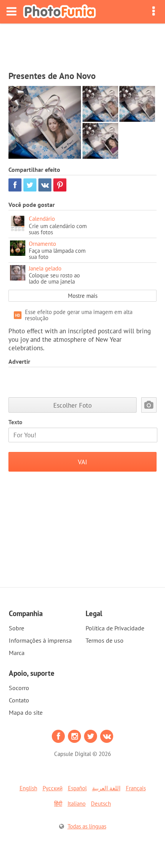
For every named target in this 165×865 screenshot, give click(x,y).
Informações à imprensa (40, 640)
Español (77, 788)
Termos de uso (105, 640)
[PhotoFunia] (59, 12)
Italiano (77, 803)
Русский (53, 788)
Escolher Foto (72, 405)
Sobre (16, 628)
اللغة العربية (106, 788)
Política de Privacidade (115, 628)
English (28, 788)
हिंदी (58, 803)
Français (136, 788)
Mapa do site (26, 712)
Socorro (19, 688)
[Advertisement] (82, 44)
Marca (17, 653)
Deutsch (101, 803)
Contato (19, 700)
